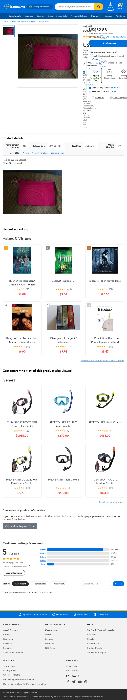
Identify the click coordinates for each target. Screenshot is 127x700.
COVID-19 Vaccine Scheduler (101, 629)
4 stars (43, 553)
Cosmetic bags (43, 21)
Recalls (90, 638)
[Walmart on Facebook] (68, 682)
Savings (40, 15)
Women (13, 21)
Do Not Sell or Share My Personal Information (24, 683)
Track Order (82, 614)
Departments (15, 15)
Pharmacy (96, 15)
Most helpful (59, 583)
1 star (43, 564)
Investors (7, 643)
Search (118, 583)
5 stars (43, 549)
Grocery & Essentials (57, 15)
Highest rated (40, 583)
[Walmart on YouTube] (80, 682)
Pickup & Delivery (79, 15)
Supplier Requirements (13, 652)
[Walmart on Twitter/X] (74, 682)
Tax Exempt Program (96, 652)
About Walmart (10, 629)
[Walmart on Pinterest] (86, 682)
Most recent (20, 583)
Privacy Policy (10, 670)
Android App (72, 670)
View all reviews (14, 572)
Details (113, 91)
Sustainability (9, 647)
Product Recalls (94, 647)
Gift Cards (50, 647)
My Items (120, 15)
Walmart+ (49, 643)
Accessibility (93, 643)
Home (5, 21)
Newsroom (8, 638)
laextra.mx (115, 88)
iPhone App (71, 665)
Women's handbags (26, 21)
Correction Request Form (20, 526)
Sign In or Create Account (35, 614)
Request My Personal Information (18, 679)
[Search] (98, 6)
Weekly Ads (103, 614)
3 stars (43, 557)
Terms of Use (9, 665)
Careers (108, 15)
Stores (48, 634)
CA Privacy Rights (11, 674)
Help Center (62, 614)
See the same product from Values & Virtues (102, 360)
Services (29, 15)
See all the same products (111, 501)
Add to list (99, 97)
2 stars (43, 560)
